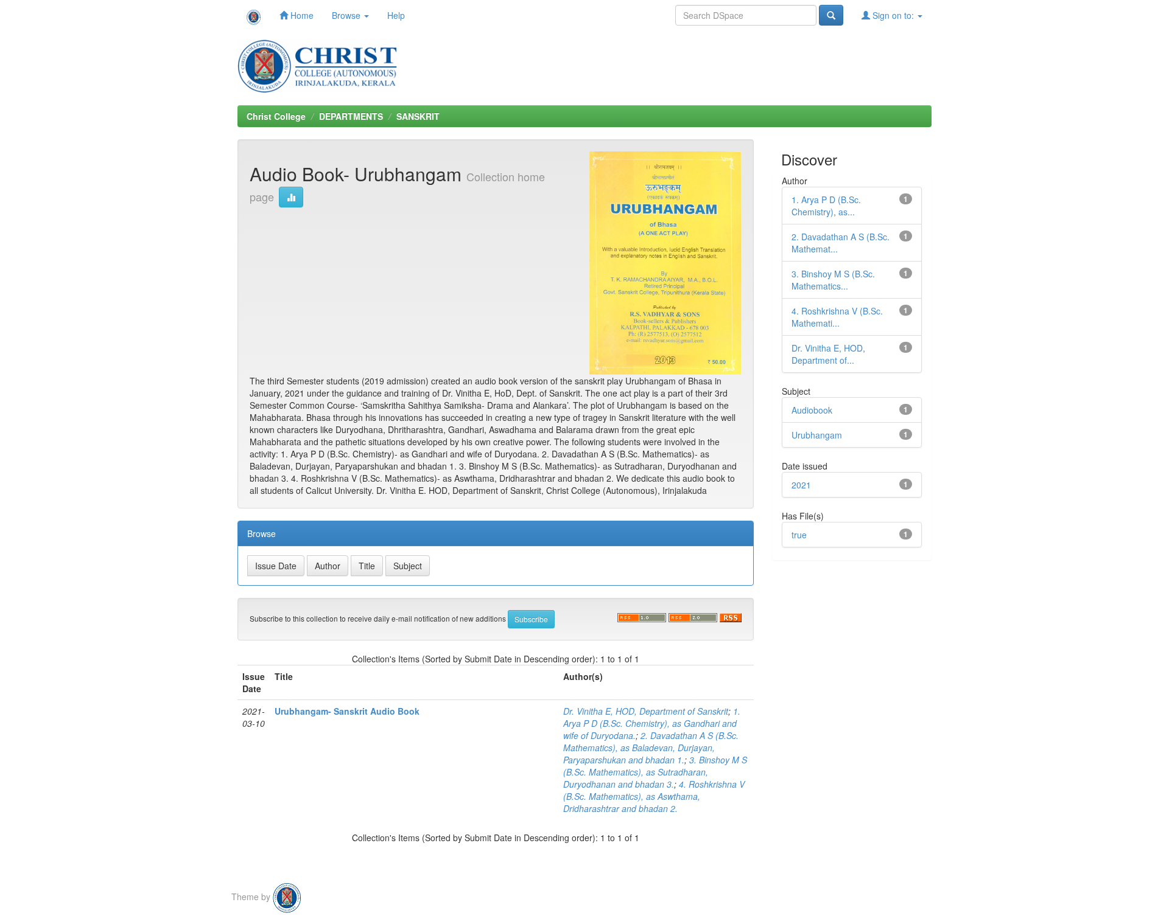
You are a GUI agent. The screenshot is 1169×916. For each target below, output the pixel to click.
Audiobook (812, 410)
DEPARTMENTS (351, 116)
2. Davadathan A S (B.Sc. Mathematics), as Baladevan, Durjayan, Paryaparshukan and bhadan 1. (651, 747)
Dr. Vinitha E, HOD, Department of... (828, 354)
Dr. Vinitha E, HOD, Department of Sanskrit (645, 711)
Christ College (276, 116)
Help (396, 15)
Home (301, 15)
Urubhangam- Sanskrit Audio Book (347, 711)
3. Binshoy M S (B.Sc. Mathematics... (833, 280)
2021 (801, 485)
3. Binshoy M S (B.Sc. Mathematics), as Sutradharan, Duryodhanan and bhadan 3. (655, 772)
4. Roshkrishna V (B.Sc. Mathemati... (837, 317)
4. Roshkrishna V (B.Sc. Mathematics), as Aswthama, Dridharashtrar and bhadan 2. (654, 796)
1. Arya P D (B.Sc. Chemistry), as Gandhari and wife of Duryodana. (651, 723)
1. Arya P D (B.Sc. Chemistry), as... (826, 205)
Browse (347, 15)
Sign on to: (893, 15)
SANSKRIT (418, 116)
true (799, 535)
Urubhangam (817, 435)
